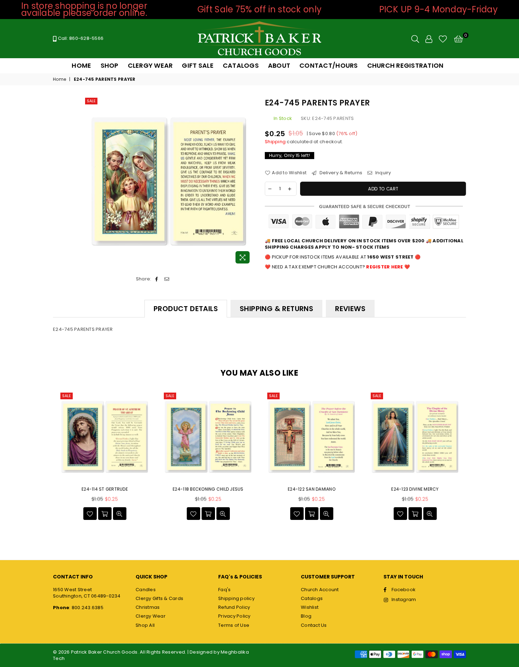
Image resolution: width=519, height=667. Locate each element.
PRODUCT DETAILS (186, 309)
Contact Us (314, 625)
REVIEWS (350, 309)
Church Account (320, 589)
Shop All (145, 625)
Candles (146, 589)
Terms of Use (233, 625)
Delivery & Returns (340, 173)
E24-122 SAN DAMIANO (311, 489)
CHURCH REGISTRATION (405, 65)
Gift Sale (197, 65)
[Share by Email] (166, 279)
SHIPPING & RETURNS (276, 309)
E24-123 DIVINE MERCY (415, 489)
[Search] (415, 39)
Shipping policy (236, 598)
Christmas (148, 607)
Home (59, 79)
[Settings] (428, 39)
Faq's (224, 589)
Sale (91, 101)
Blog (306, 616)
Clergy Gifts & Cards (159, 598)
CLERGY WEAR (150, 65)
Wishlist (309, 607)
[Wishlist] (443, 39)
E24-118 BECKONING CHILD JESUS (208, 489)
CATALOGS (241, 65)
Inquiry (382, 173)
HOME (81, 65)
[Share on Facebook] (157, 279)
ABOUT (279, 65)
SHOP (110, 65)
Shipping (275, 141)
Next (474, 457)
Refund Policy (234, 607)
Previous (45, 457)
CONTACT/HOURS (328, 65)
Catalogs (312, 598)
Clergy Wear (151, 616)
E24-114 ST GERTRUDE (105, 489)
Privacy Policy (234, 616)
